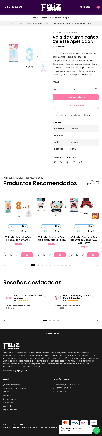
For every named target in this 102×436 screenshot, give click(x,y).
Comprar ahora (76, 105)
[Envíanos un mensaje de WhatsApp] (96, 430)
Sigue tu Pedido (10, 409)
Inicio (13, 23)
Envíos (6, 391)
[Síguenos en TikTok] (26, 370)
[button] (33, 265)
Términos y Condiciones (14, 388)
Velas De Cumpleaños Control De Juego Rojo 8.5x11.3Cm (84, 240)
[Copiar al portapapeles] (80, 162)
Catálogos (8, 402)
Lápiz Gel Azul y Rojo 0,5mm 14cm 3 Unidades (77, 296)
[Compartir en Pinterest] (74, 162)
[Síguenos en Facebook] (18, 370)
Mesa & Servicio (34, 23)
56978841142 (61, 391)
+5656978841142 (63, 388)
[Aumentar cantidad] (96, 89)
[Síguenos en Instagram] (14, 370)
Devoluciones (9, 399)
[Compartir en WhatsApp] (67, 162)
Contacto (7, 406)
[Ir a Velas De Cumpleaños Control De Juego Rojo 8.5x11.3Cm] (84, 207)
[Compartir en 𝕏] (61, 162)
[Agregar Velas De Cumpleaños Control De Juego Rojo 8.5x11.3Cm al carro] (93, 254)
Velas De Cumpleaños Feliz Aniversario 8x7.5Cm (51, 239)
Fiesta (21, 23)
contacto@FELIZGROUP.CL (67, 384)
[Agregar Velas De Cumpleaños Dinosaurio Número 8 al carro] (27, 254)
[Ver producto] (9, 298)
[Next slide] (97, 265)
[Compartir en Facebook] (55, 162)
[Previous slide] (5, 265)
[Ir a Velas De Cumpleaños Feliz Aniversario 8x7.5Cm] (51, 207)
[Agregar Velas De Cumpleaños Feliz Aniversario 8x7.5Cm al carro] (60, 254)
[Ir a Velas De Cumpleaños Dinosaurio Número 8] (18, 207)
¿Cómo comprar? (11, 384)
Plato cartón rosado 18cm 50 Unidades (28, 296)
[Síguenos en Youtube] (22, 370)
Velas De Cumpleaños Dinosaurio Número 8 (18, 239)
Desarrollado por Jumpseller (45, 427)
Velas (47, 23)
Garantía (7, 395)
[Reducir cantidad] (55, 89)
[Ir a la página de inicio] (51, 7)
